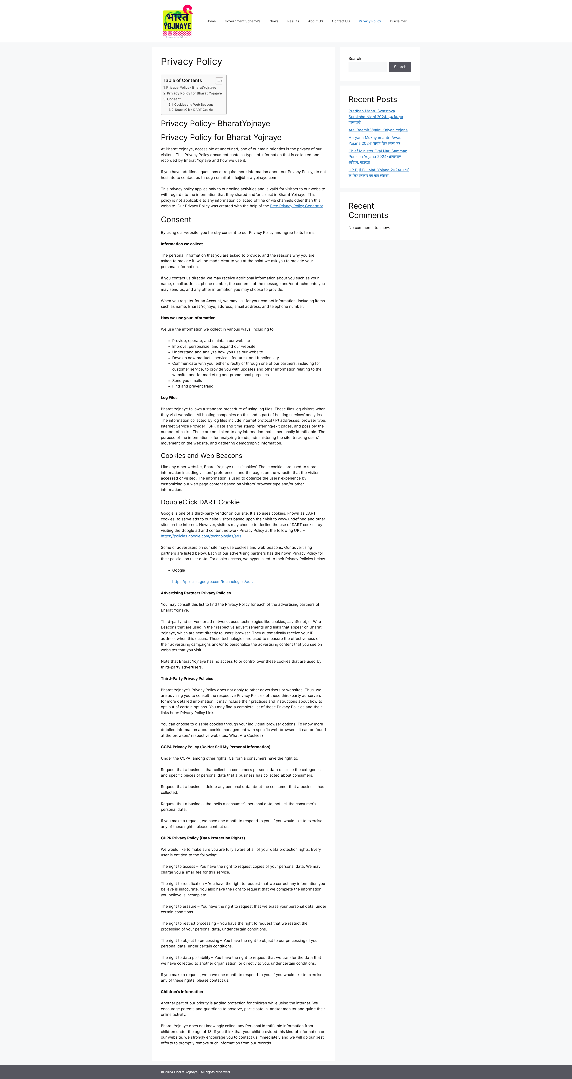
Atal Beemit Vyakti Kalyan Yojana (378, 130)
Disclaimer (398, 21)
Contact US (341, 21)
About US (315, 21)
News (273, 21)
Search (355, 58)
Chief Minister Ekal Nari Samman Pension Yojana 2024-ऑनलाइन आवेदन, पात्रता (378, 157)
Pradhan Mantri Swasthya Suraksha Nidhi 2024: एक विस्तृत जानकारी (376, 117)
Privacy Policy (370, 21)
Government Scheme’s (243, 21)
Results (293, 21)
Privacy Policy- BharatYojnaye (191, 87)
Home (211, 21)
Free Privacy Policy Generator (296, 206)
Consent (174, 99)
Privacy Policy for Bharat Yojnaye (194, 93)
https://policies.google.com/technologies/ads (201, 536)
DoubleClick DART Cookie (194, 109)
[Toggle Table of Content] (217, 81)
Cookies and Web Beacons (193, 104)
